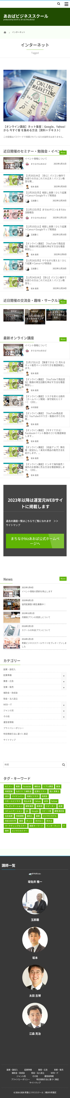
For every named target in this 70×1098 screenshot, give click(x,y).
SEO (7, 796)
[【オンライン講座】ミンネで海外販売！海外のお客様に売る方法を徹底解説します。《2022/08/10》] (13, 468)
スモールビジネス (13, 801)
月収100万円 (10, 820)
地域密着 (9, 791)
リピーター (50, 806)
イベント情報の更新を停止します (37, 591)
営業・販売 (8, 687)
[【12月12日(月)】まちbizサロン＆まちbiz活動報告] (13, 213)
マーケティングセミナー (15, 825)
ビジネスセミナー (20, 830)
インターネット (53, 825)
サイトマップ (13, 525)
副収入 (30, 816)
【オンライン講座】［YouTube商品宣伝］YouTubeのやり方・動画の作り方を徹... (45, 415)
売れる (49, 820)
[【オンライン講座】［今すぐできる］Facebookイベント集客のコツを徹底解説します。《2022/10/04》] (13, 434)
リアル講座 (48, 786)
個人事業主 (54, 791)
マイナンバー (18, 796)
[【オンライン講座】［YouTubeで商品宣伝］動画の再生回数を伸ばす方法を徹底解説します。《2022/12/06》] (13, 247)
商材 (7, 830)
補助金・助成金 (10, 692)
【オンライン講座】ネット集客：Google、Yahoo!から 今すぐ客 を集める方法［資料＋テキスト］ (34, 128)
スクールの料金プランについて (36, 630)
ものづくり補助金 (24, 791)
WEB (46, 801)
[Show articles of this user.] (35, 873)
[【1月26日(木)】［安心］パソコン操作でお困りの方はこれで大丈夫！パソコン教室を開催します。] (13, 179)
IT (64, 825)
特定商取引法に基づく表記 (15, 733)
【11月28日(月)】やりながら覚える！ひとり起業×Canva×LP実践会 (45, 262)
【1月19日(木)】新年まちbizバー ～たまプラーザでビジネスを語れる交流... (56, 312)
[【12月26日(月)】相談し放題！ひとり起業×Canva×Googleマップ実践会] (13, 196)
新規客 (39, 806)
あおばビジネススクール (25, 16)
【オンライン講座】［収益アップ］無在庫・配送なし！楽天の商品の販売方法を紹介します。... (45, 449)
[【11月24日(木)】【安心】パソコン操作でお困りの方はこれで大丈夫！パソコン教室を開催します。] (13, 281)
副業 (38, 816)
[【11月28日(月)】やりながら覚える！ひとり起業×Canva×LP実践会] (13, 264)
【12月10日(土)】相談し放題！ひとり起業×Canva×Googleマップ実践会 (45, 228)
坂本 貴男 (35, 186)
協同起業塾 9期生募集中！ (34, 604)
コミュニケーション (13, 811)
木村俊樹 (34, 407)
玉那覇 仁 (35, 200)
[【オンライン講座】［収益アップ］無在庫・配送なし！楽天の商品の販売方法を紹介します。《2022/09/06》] (13, 451)
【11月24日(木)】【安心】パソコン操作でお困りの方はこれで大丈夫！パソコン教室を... (45, 280)
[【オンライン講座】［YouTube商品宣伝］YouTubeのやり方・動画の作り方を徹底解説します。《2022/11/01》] (13, 417)
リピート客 (46, 811)
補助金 (37, 786)
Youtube (27, 786)
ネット (29, 820)
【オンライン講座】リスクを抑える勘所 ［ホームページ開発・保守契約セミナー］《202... (45, 399)
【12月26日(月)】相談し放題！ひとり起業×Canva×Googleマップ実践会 (45, 194)
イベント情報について (36, 158)
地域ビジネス (33, 796)
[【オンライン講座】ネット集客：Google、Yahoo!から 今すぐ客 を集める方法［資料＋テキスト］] (35, 95)
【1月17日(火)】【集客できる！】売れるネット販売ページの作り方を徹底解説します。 (45, 365)
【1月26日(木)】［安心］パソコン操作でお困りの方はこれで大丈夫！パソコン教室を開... (45, 178)
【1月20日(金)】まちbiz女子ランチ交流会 (35, 319)
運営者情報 (8, 722)
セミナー (9, 786)
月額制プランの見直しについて (36, 617)
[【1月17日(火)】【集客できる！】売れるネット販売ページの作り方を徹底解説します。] (13, 366)
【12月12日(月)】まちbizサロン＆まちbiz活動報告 (45, 211)
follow (54, 801)
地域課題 (20, 816)
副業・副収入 (9, 669)
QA (27, 811)
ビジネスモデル (50, 816)
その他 (6, 716)
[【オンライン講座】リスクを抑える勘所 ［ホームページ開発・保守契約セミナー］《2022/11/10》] (13, 400)
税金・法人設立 (10, 698)
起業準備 (7, 675)
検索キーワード (36, 825)
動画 (18, 786)
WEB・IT (7, 704)
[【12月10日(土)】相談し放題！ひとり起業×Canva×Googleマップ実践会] (13, 230)
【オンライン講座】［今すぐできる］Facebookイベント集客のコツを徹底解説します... (45, 432)
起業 (61, 806)
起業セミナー (40, 791)
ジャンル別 (8, 710)
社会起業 (9, 816)
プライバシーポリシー (13, 728)
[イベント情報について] (13, 163)
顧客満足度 (59, 811)
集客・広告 (8, 681)
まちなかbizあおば (38, 163)
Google (35, 811)
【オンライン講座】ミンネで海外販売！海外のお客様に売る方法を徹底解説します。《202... (45, 466)
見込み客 (28, 801)
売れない (39, 820)
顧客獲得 (29, 806)
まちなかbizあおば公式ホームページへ (35, 541)
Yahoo (38, 801)
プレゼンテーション (13, 806)
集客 (58, 786)
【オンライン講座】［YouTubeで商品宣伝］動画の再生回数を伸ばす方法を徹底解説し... (45, 246)
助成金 (45, 796)
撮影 (21, 820)
